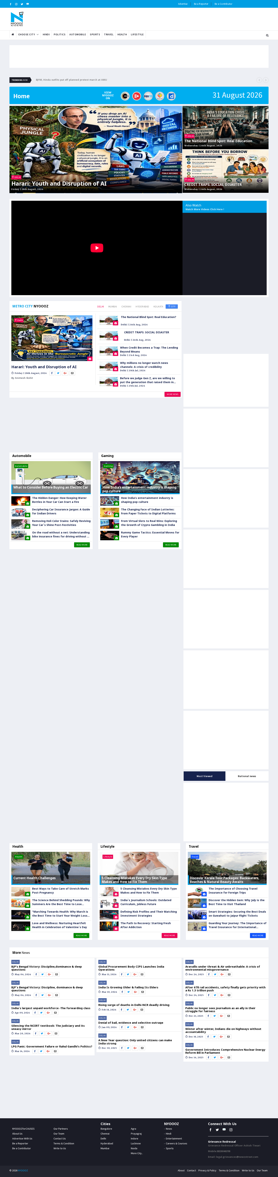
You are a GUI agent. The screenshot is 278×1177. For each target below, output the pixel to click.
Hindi (46, 34)
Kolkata (158, 306)
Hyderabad (142, 306)
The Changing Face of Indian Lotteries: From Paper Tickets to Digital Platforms (148, 511)
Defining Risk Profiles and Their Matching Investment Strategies (148, 913)
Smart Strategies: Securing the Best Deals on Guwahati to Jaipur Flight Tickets (237, 913)
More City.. (137, 1153)
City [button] (172, 306)
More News (172, 394)
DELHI (17, 177)
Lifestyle (137, 34)
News (169, 1128)
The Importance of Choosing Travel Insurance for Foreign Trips (233, 890)
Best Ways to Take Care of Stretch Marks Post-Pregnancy (60, 890)
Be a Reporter (201, 3)
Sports (95, 34)
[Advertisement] (95, 426)
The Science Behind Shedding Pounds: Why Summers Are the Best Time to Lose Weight (61, 902)
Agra (133, 1128)
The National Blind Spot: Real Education (218, 141)
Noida (134, 1148)
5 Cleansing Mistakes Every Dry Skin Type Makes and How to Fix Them (148, 890)
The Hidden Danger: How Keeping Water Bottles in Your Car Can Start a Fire (59, 500)
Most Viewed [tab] (205, 776)
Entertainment (174, 1138)
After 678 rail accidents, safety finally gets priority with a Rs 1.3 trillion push (225, 989)
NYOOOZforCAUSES (23, 1128)
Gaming (107, 456)
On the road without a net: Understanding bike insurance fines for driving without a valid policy (61, 534)
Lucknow (136, 1143)
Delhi (100, 306)
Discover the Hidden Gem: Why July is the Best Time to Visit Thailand (237, 902)
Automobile (77, 34)
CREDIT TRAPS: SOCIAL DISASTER (213, 185)
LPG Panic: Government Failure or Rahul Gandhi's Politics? (51, 1046)
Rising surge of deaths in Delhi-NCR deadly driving (133, 1004)
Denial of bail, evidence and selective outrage (130, 1022)
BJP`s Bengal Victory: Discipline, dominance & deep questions (47, 989)
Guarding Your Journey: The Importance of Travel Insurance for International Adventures (237, 925)
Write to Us (60, 1148)
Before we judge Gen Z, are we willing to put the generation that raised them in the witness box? (147, 380)
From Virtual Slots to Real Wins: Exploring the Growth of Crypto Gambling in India (149, 523)
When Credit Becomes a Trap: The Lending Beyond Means (149, 349)
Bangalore (106, 1128)
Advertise (183, 3)
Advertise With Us (22, 1138)
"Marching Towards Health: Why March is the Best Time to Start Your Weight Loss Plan (60, 914)
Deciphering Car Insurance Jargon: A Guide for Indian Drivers (61, 511)
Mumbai (112, 306)
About (181, 1170)
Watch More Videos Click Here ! (205, 210)
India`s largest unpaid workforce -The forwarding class (50, 1008)
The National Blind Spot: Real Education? (148, 317)
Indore (134, 1138)
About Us (17, 1133)
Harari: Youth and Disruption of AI (59, 183)
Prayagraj (136, 1133)
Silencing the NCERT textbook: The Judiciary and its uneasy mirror (48, 1027)
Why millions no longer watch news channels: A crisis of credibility (144, 365)
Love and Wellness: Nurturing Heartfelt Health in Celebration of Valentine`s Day (59, 925)
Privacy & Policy (207, 1170)
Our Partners (61, 1128)
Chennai (126, 306)
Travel (108, 34)
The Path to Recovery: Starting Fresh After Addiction (145, 925)
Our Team (59, 1133)
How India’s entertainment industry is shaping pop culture (147, 500)
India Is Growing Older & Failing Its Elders (128, 987)
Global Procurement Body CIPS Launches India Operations (131, 968)
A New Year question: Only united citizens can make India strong (135, 1042)
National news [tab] (247, 776)
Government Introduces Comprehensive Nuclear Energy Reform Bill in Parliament (225, 1051)
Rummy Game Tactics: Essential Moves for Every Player (150, 534)
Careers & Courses (176, 1143)
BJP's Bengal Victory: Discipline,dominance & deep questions (46, 968)
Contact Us (60, 1138)
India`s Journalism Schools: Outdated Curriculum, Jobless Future (145, 902)
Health (122, 34)
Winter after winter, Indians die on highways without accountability (223, 1030)
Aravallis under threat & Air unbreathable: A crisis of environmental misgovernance (222, 968)
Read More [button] (82, 544)
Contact (191, 1170)
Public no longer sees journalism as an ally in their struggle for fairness (220, 1009)
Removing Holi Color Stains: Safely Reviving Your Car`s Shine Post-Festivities (61, 523)
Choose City (26, 34)
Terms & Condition (64, 1143)
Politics (59, 34)
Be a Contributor (223, 3)
